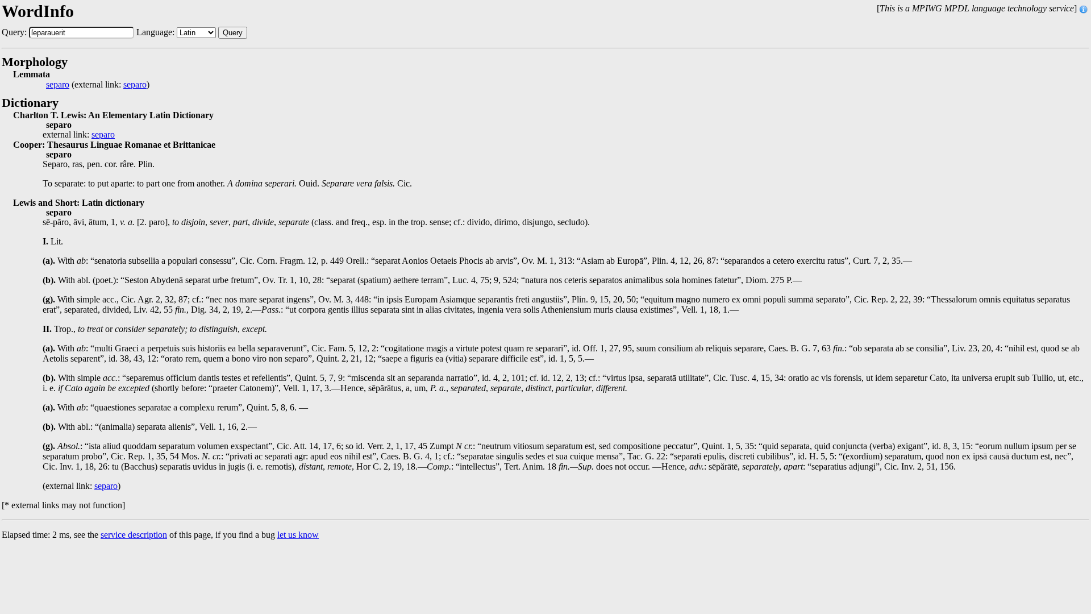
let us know (298, 535)
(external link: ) (97, 84)
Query (233, 32)
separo (57, 84)
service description (134, 535)
